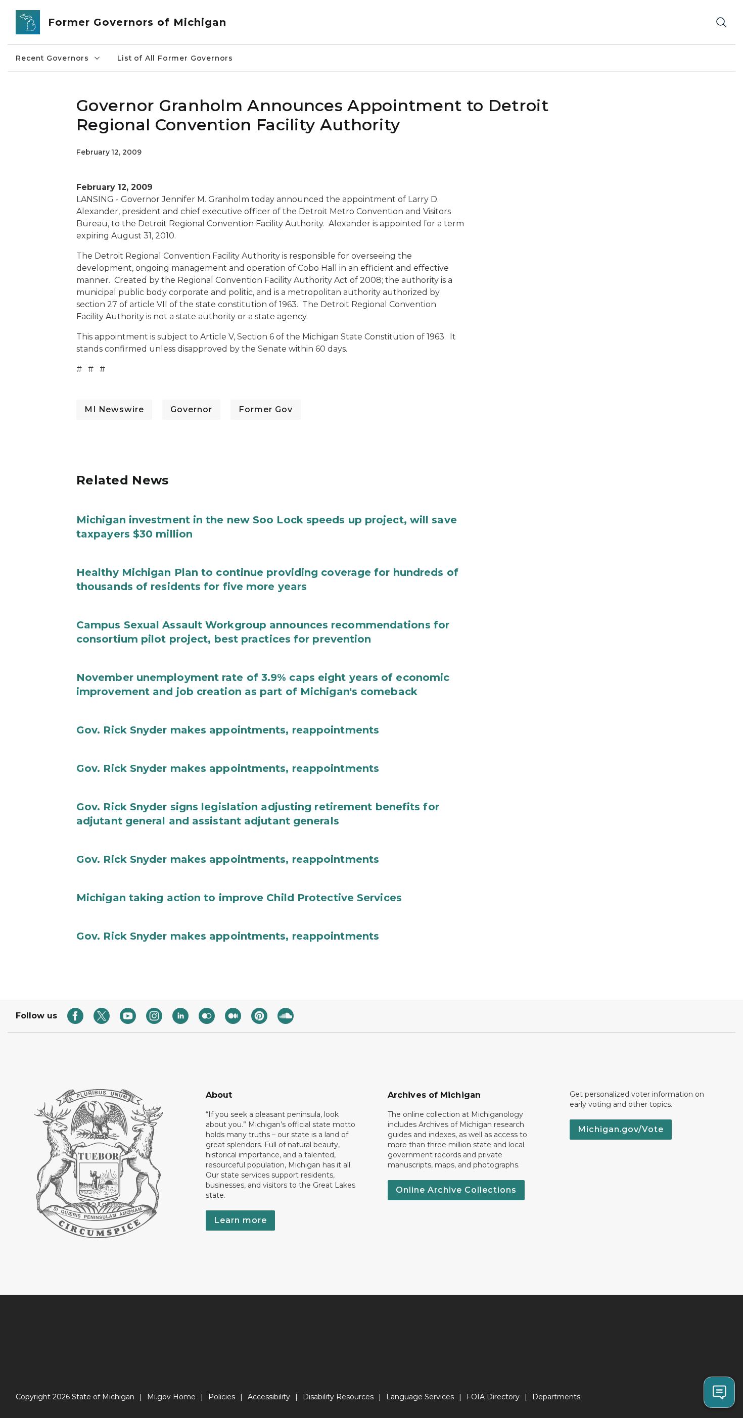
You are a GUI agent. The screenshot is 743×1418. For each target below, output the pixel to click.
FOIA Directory (493, 1396)
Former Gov (266, 409)
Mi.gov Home (171, 1396)
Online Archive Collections (456, 1190)
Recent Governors (52, 58)
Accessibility (269, 1396)
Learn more (240, 1220)
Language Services (420, 1396)
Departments (556, 1396)
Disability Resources (338, 1396)
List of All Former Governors (175, 58)
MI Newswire (114, 409)
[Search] (721, 22)
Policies (221, 1396)
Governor (191, 409)
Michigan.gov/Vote (621, 1129)
